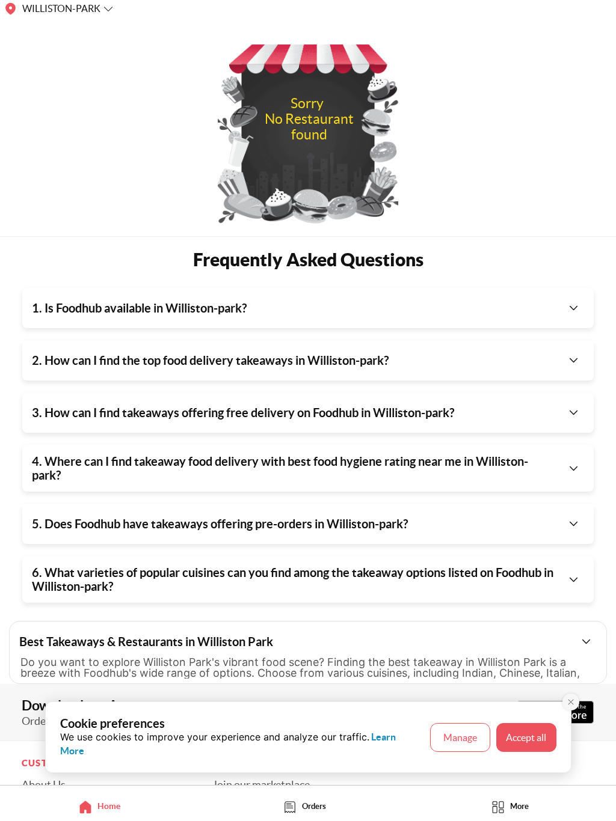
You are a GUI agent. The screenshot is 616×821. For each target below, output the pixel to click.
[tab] (102, 806)
